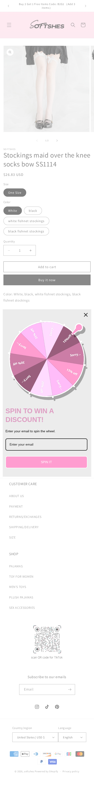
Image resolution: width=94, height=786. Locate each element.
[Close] (85, 314)
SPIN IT (46, 462)
